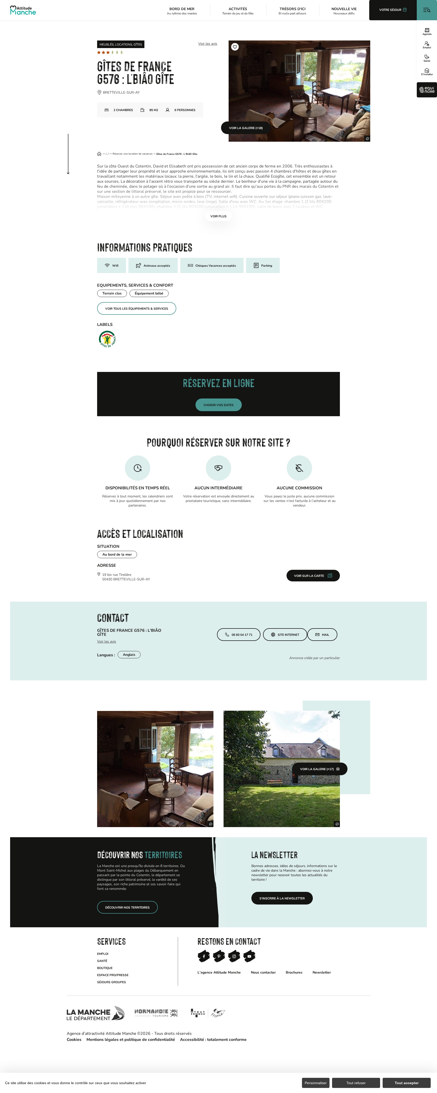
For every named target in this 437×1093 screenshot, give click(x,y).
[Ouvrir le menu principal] (427, 10)
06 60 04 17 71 (242, 635)
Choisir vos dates (219, 405)
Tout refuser (356, 1083)
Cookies (74, 1039)
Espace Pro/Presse (112, 975)
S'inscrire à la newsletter (282, 898)
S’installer (427, 74)
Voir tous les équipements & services (136, 308)
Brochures (294, 972)
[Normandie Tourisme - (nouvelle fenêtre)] (156, 1013)
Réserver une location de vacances (132, 154)
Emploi (427, 47)
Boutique (105, 968)
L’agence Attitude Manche (219, 972)
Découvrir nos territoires (127, 907)
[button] (235, 47)
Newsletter (322, 972)
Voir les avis (207, 43)
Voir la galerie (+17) (317, 769)
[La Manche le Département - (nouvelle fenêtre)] (96, 1013)
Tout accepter (407, 1083)
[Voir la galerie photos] (155, 769)
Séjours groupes (111, 982)
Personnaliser (316, 1083)
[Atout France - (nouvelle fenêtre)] (208, 1013)
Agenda (427, 34)
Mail (325, 635)
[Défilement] (73, 149)
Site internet (288, 635)
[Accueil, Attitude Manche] (23, 10)
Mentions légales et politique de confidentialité (130, 1039)
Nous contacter (263, 972)
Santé (427, 60)
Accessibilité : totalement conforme (213, 1039)
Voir (218, 216)
